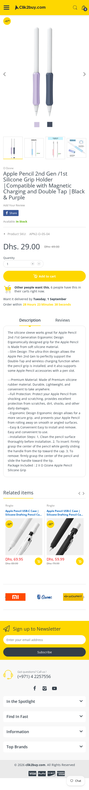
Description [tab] (30, 320)
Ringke (9, 505)
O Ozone (8, 168)
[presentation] (79, 493)
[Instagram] (44, 688)
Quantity (9, 258)
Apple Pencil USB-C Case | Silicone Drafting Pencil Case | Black (65, 513)
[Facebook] (34, 688)
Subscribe (44, 652)
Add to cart (47, 276)
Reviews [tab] (62, 320)
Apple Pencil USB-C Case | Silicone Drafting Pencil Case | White (23, 513)
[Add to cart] (38, 561)
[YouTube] (54, 688)
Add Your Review (14, 205)
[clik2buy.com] (30, 7)
